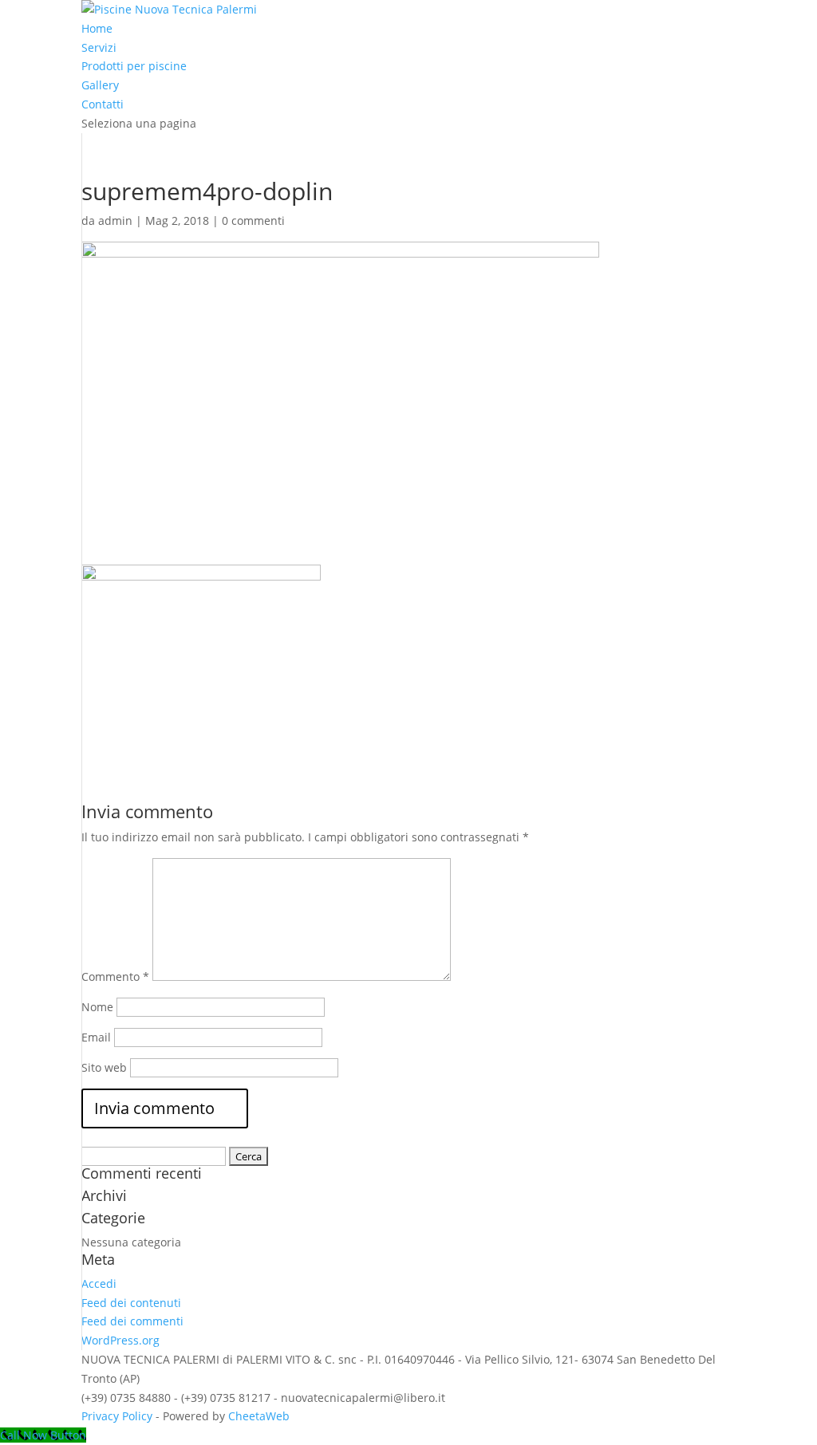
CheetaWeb (259, 1415)
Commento (115, 976)
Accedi (98, 1283)
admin (115, 220)
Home (96, 28)
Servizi (98, 47)
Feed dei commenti (132, 1321)
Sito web (104, 1067)
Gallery (100, 85)
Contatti (102, 104)
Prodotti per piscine (134, 65)
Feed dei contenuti (131, 1302)
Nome (97, 1006)
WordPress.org (120, 1340)
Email (96, 1037)
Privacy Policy (116, 1415)
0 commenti (253, 220)
